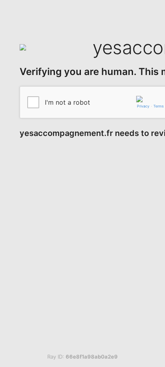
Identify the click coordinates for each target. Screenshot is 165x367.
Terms (158, 106)
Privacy (143, 106)
